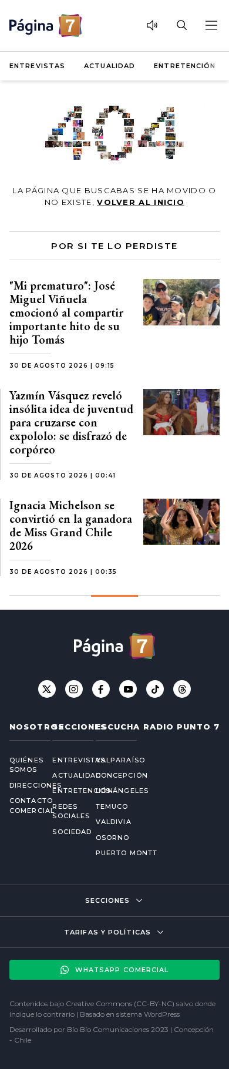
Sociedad (64, 832)
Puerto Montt (126, 853)
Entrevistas (37, 66)
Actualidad (109, 66)
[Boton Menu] (211, 25)
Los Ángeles (122, 790)
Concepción (122, 775)
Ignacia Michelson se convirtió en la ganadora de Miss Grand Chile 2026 (70, 525)
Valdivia (114, 822)
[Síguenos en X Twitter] (47, 689)
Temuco (112, 806)
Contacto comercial (21, 805)
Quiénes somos (21, 765)
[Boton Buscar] (181, 25)
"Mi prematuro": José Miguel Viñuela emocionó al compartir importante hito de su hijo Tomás (66, 312)
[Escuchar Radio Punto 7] (152, 25)
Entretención (184, 66)
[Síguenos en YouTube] (128, 689)
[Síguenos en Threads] (182, 689)
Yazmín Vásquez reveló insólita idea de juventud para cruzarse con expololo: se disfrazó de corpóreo (71, 422)
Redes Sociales (64, 811)
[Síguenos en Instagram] (74, 689)
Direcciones (21, 785)
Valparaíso (120, 760)
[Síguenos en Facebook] (101, 689)
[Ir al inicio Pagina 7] (45, 25)
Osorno (113, 837)
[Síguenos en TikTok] (155, 689)
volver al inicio (140, 202)
